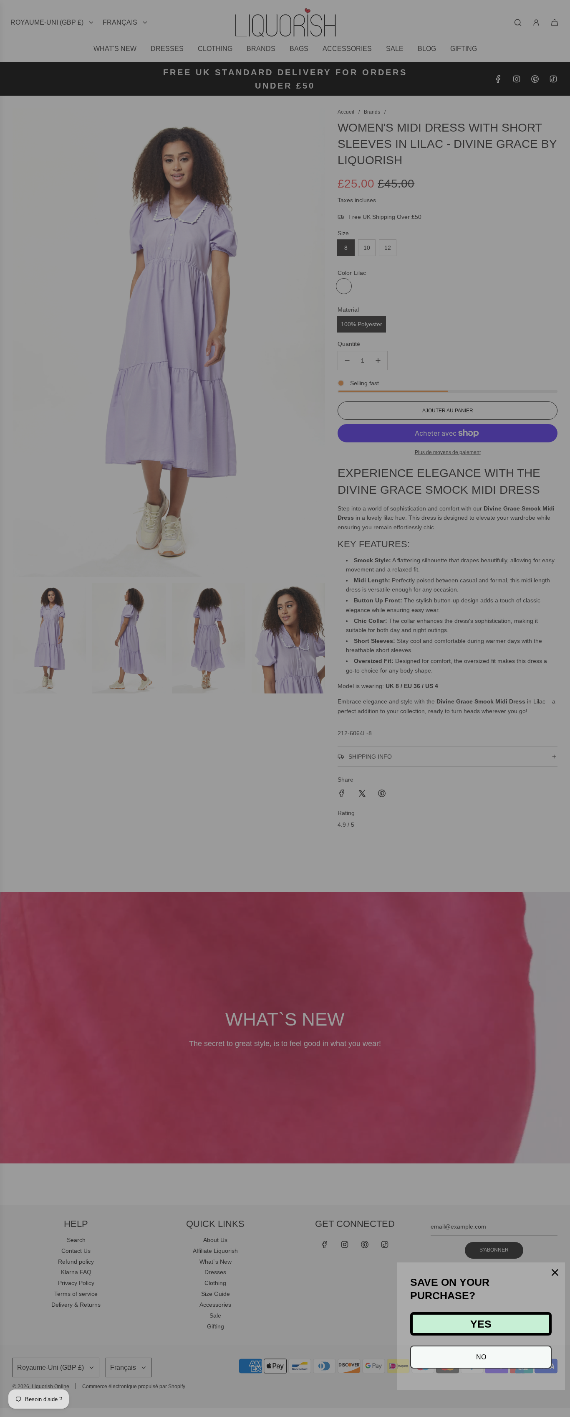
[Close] (555, 1272)
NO (481, 1357)
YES (481, 1324)
